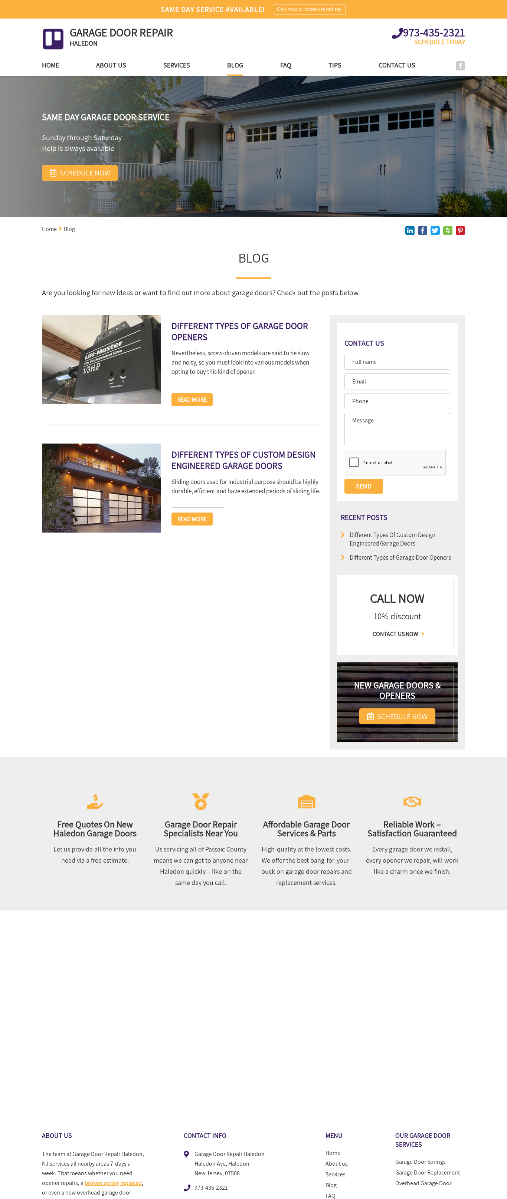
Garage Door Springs (420, 1162)
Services (176, 65)
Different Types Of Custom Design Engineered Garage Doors (392, 538)
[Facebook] (460, 65)
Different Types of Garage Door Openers (400, 557)
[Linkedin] (410, 230)
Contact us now (396, 634)
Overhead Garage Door (423, 1183)
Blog (235, 65)
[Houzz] (447, 230)
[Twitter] (435, 230)
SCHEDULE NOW (402, 716)
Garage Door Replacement (427, 1172)
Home (50, 65)
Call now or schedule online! (309, 9)
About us (111, 65)
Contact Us (397, 65)
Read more (192, 399)
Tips (334, 65)
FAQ (285, 65)
